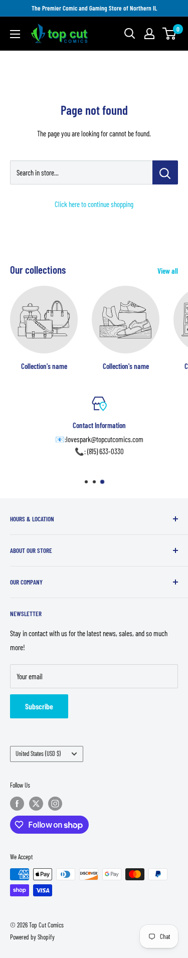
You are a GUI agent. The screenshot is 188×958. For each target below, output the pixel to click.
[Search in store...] (165, 172)
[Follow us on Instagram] (55, 804)
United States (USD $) (38, 753)
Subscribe (39, 706)
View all (167, 270)
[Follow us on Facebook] (17, 804)
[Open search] (129, 33)
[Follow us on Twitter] (36, 804)
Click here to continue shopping (94, 204)
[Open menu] (15, 34)
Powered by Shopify (32, 937)
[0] (169, 34)
